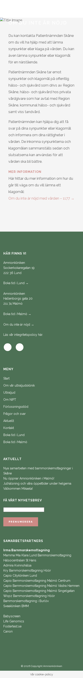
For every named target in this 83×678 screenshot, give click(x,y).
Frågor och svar (14, 413)
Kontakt (8, 428)
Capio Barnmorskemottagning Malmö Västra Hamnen (41, 585)
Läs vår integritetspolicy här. (23, 334)
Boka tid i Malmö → (17, 314)
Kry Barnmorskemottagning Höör (27, 570)
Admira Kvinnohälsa (17, 565)
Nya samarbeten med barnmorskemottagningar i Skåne (38, 470)
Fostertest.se (12, 626)
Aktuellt (8, 421)
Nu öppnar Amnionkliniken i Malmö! (28, 478)
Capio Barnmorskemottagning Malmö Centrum (36, 580)
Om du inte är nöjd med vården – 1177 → (41, 198)
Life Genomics (13, 621)
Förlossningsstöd (15, 406)
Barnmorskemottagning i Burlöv (26, 601)
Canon (8, 631)
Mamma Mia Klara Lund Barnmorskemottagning (37, 555)
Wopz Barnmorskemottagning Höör (29, 596)
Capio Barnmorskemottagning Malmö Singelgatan (39, 591)
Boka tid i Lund (14, 435)
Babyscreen (11, 616)
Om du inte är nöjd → (18, 324)
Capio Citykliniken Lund (20, 575)
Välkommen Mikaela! (18, 488)
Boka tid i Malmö (15, 442)
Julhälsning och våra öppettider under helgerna (37, 483)
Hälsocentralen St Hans (19, 560)
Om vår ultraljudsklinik (19, 385)
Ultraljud (9, 392)
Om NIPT (9, 399)
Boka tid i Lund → (16, 283)
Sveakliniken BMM (16, 606)
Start (6, 378)
